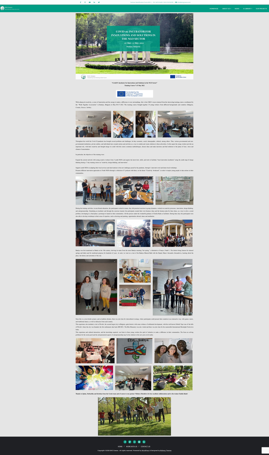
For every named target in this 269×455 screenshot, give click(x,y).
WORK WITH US (131, 446)
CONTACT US (145, 446)
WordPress (145, 450)
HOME (120, 446)
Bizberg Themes (165, 450)
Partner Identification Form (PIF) (140, 2)
